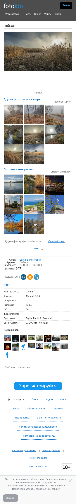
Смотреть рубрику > (61, 171)
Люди (57, 14)
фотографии (16, 399)
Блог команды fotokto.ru (24, 450)
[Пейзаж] (13, 233)
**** (36, 249)
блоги (35, 399)
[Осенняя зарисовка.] (54, 214)
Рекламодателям (51, 450)
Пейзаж (24, 262)
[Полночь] (54, 194)
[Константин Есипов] (7, 349)
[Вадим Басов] (56, 340)
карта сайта (22, 417)
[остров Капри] (34, 214)
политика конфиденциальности (38, 426)
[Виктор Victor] (47, 342)
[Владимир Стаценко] (64, 348)
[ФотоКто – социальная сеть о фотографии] (13, 5)
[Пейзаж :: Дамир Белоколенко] (13, 123)
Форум (47, 14)
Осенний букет (56, 241)
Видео (37, 14)
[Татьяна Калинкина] (23, 350)
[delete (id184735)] (7, 358)
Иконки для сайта (38, 458)
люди (16, 408)
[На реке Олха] (34, 233)
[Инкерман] (13, 193)
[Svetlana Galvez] (64, 339)
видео (49, 399)
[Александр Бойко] (31, 347)
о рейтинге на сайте (49, 417)
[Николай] (39, 340)
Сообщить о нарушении (17, 367)
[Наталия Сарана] (7, 340)
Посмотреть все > (62, 102)
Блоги (28, 14)
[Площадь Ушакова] (13, 214)
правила (58, 408)
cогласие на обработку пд (39, 435)
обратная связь (36, 408)
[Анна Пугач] (31, 339)
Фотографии (12, 14)
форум (64, 399)
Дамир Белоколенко (30, 260)
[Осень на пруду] (34, 193)
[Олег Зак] (39, 348)
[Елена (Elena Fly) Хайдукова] (47, 348)
